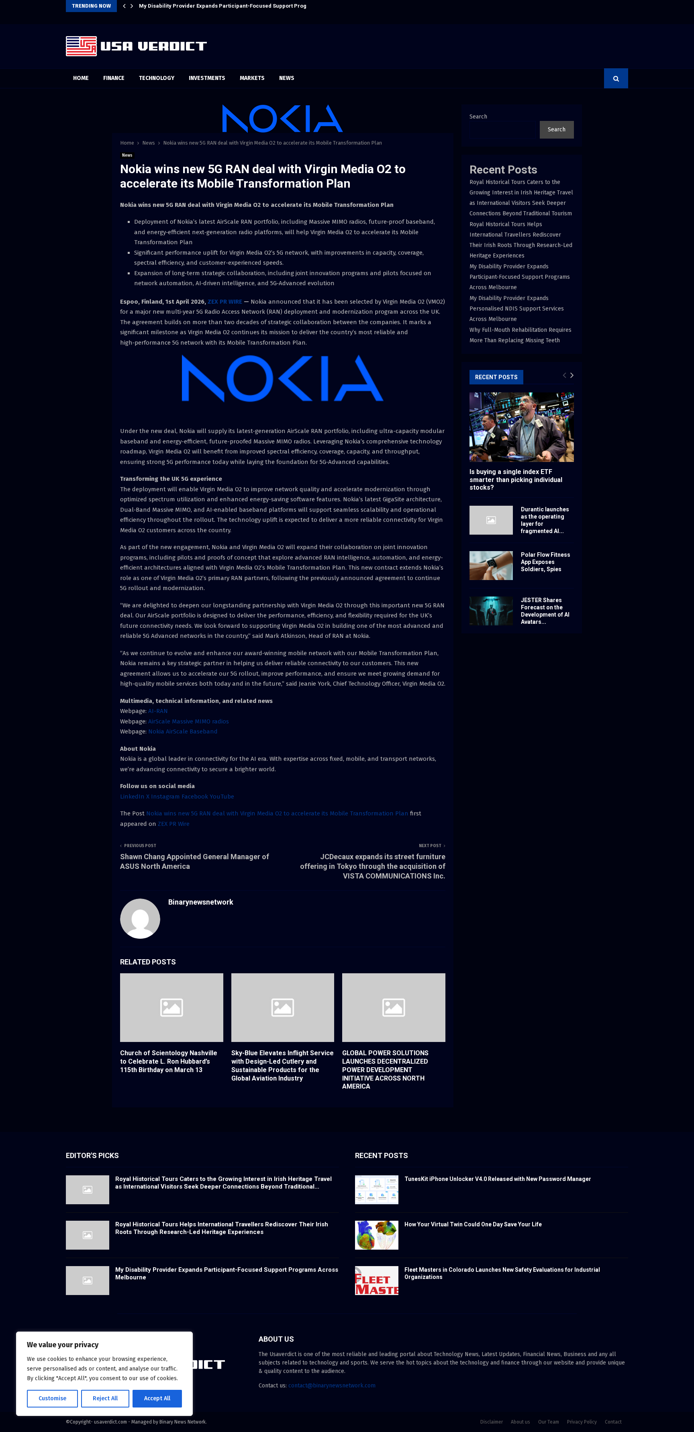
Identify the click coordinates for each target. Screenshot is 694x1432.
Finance (114, 78)
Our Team (548, 1422)
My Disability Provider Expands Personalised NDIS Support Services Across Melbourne (516, 309)
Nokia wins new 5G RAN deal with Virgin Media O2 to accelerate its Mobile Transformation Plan (278, 813)
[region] (104, 1374)
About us (520, 1422)
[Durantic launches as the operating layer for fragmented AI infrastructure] (491, 520)
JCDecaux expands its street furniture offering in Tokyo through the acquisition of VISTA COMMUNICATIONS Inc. (372, 866)
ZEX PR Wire (174, 823)
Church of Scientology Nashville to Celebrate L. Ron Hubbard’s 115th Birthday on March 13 (168, 1061)
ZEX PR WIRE (225, 301)
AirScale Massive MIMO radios (188, 721)
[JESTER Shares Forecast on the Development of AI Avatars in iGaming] (491, 610)
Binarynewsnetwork (200, 902)
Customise (52, 1398)
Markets (252, 78)
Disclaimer (491, 1422)
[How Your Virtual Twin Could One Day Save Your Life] (376, 1235)
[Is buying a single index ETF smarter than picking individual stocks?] (521, 427)
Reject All (105, 1398)
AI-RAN (158, 711)
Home (81, 78)
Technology (156, 78)
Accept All (157, 1398)
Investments (207, 78)
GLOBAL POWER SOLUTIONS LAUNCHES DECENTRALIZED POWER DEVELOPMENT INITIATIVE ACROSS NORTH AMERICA (385, 1069)
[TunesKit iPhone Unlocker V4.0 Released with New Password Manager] (376, 1189)
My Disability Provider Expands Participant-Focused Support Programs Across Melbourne (253, 6)
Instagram (165, 796)
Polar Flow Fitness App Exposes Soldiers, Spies (545, 562)
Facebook (195, 796)
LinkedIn (132, 796)
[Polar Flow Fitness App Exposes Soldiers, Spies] (491, 565)
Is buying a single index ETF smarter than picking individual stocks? (515, 479)
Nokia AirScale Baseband (183, 731)
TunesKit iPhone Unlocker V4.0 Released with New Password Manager (497, 1179)
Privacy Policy (582, 1422)
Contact (613, 1422)
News (286, 78)
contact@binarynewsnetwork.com (332, 1385)
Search (478, 116)
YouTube (222, 796)
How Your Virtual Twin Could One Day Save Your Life (473, 1224)
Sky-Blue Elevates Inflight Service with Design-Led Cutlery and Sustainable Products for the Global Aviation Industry (282, 1065)
